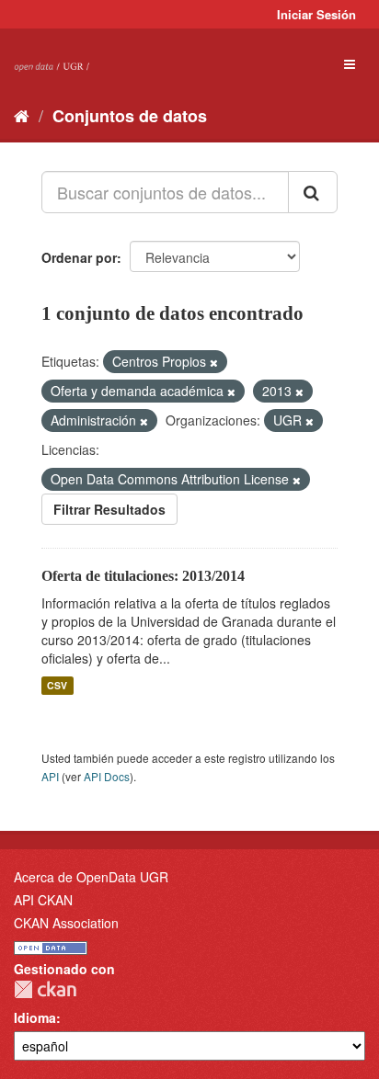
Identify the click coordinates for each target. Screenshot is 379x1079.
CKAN (45, 989)
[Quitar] (214, 362)
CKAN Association (66, 923)
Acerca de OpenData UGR (91, 877)
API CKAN (43, 900)
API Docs (107, 776)
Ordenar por (79, 257)
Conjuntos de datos (129, 116)
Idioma (35, 1017)
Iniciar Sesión (316, 14)
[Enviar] (313, 192)
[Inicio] (21, 115)
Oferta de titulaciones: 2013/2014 (143, 576)
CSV (57, 685)
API (50, 776)
